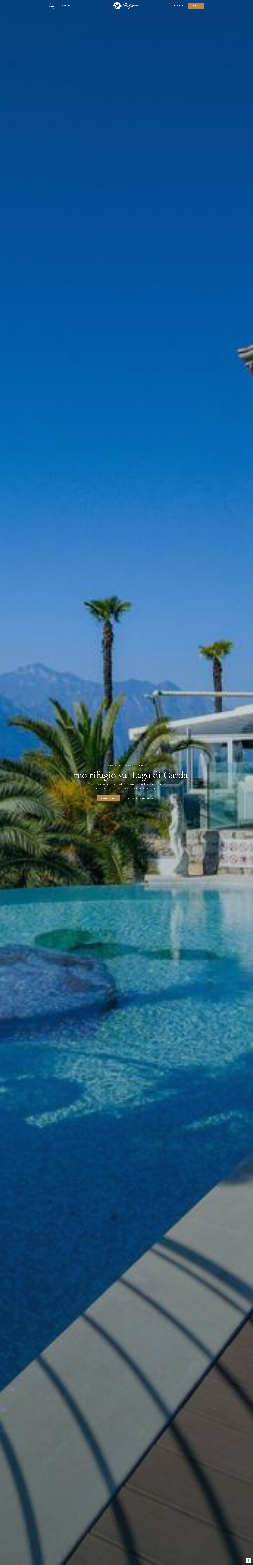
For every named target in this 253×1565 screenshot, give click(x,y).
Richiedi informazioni (139, 798)
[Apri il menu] (52, 6)
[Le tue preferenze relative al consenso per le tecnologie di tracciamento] (248, 1560)
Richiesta (177, 6)
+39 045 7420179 (64, 6)
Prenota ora (108, 798)
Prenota (196, 6)
